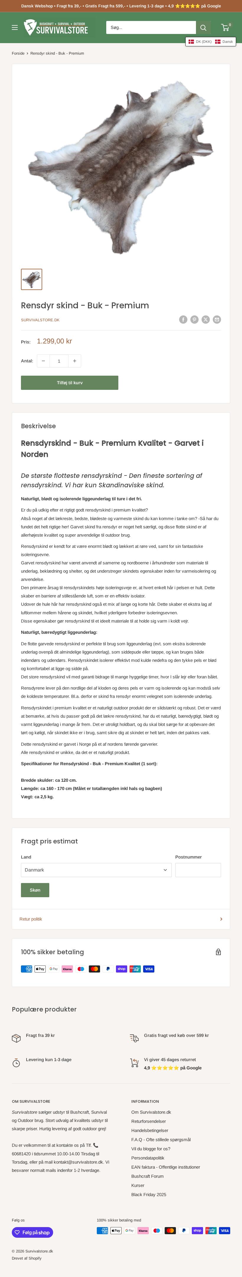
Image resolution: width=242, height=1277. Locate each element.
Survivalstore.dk (40, 320)
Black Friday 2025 (148, 1194)
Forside (18, 53)
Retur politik (30, 918)
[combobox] (151, 27)
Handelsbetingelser (149, 1130)
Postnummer (188, 856)
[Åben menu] (15, 27)
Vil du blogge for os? (150, 1148)
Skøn (35, 889)
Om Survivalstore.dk (151, 1112)
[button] (211, 41)
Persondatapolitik (147, 1157)
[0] (225, 27)
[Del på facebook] (183, 319)
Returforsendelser (148, 1121)
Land (26, 856)
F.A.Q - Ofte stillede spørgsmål (161, 1139)
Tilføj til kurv (70, 382)
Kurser (137, 1185)
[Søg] (203, 27)
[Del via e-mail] (217, 319)
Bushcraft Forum (147, 1176)
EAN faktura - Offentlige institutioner (165, 1167)
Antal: (27, 360)
